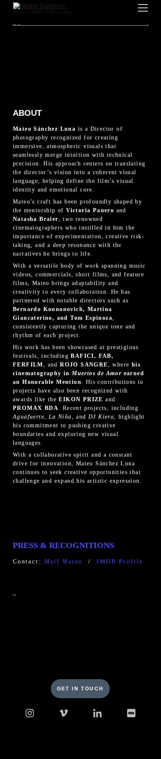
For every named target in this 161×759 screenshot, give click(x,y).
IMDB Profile (120, 561)
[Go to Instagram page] (30, 713)
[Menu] (143, 8)
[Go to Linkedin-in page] (97, 713)
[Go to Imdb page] (131, 713)
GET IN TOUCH (80, 689)
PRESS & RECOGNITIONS (63, 545)
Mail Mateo (63, 561)
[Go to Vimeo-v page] (63, 713)
